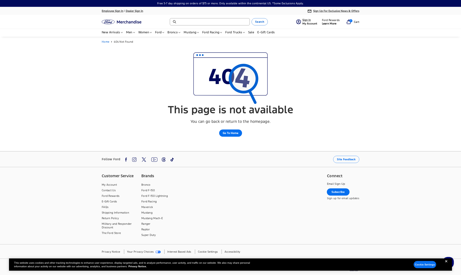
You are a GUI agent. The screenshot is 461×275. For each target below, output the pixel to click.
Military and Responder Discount (117, 225)
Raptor (145, 229)
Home (105, 41)
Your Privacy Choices (141, 251)
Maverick (147, 207)
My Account (109, 184)
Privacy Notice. (137, 266)
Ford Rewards (111, 196)
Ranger (146, 223)
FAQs (105, 207)
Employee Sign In (112, 11)
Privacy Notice (111, 251)
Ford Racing (149, 201)
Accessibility (232, 251)
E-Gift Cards (109, 201)
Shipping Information (115, 212)
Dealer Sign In (134, 11)
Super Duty (148, 235)
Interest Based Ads (179, 251)
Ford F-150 (148, 190)
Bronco (146, 184)
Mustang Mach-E (152, 218)
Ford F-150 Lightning (154, 196)
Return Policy (110, 218)
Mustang (147, 212)
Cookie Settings (425, 264)
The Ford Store (111, 233)
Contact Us (109, 190)
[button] (348, 22)
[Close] (446, 264)
